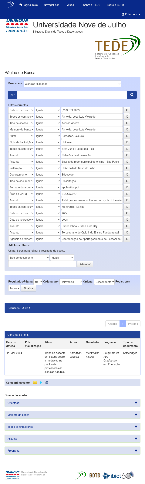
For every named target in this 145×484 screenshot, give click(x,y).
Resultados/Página (20, 281)
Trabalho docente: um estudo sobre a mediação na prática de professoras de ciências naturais (55, 362)
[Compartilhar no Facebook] (48, 383)
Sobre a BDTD (115, 5)
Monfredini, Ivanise (92, 354)
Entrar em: (131, 14)
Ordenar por (51, 281)
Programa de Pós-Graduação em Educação (111, 358)
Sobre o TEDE (91, 5)
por (13, 95)
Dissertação (130, 353)
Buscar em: (15, 83)
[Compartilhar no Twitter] (41, 383)
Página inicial (30, 5)
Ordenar (88, 281)
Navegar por (52, 5)
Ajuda (71, 5)
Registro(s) (122, 281)
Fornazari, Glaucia (76, 354)
